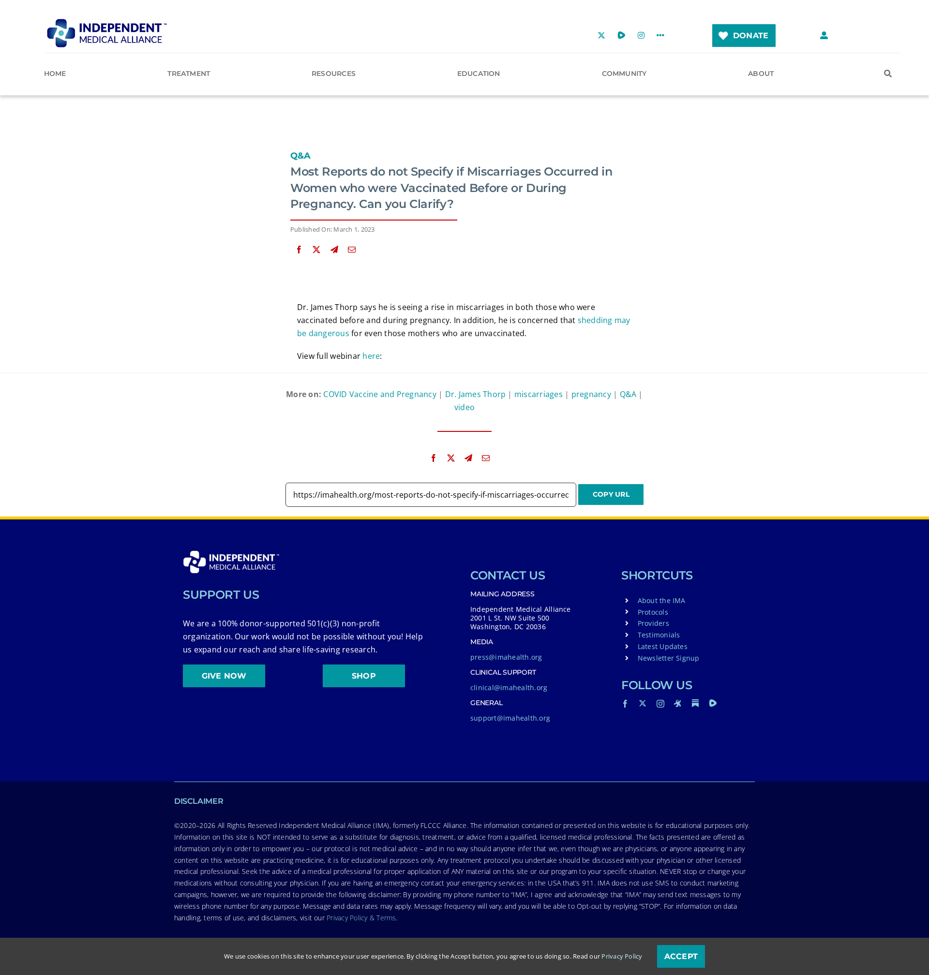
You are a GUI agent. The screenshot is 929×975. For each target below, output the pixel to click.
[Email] (351, 249)
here (371, 356)
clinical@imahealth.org (508, 687)
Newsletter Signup (669, 658)
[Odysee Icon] (678, 703)
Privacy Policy (621, 956)
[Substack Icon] (695, 703)
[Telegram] (334, 249)
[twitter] (642, 703)
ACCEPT (681, 956)
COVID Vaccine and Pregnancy (379, 394)
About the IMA (662, 600)
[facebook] (625, 704)
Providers (653, 623)
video (464, 407)
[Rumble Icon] (713, 703)
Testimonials (659, 634)
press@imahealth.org (506, 657)
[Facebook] (299, 249)
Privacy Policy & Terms (361, 917)
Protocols (653, 612)
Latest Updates (663, 646)
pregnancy (591, 394)
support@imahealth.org (510, 718)
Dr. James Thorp (475, 394)
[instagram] (660, 704)
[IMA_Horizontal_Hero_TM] (106, 22)
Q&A (300, 155)
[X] (316, 249)
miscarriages (538, 394)
